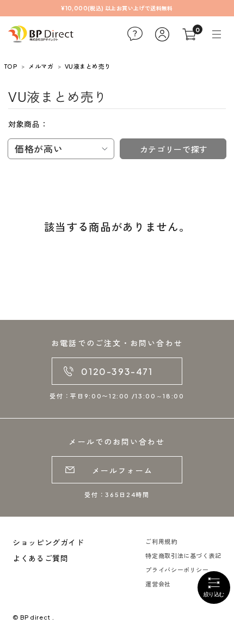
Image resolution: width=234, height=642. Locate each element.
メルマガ (40, 66)
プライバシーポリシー (176, 570)
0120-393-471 (116, 371)
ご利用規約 (161, 541)
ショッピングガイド (48, 542)
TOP (10, 66)
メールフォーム (122, 470)
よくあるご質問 (40, 558)
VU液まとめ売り (88, 66)
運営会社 (158, 584)
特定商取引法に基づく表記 (183, 556)
